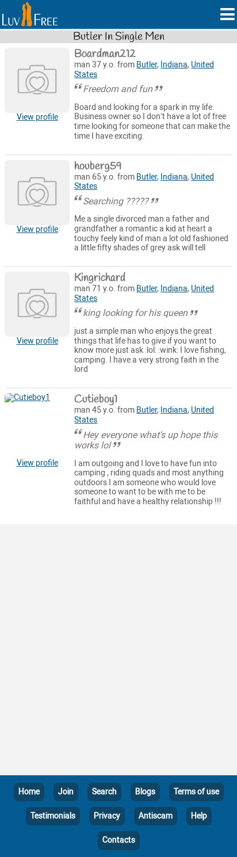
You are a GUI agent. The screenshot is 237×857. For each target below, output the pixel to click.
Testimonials (52, 816)
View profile (37, 117)
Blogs (145, 792)
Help (199, 816)
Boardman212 (105, 54)
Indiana (174, 65)
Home (29, 792)
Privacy (107, 816)
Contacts (118, 840)
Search (104, 792)
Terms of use (196, 792)
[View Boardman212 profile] (37, 80)
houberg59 (98, 166)
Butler (146, 65)
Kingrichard (99, 278)
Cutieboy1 (95, 399)
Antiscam (156, 816)
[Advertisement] (118, 652)
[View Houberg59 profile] (37, 192)
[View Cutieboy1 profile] (37, 425)
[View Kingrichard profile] (37, 304)
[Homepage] (30, 14)
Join (66, 792)
